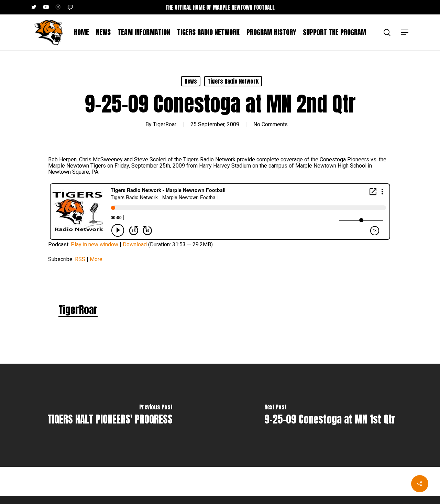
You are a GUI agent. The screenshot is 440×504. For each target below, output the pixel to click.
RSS (80, 259)
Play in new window (94, 244)
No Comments (270, 124)
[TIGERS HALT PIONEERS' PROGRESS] (110, 415)
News (191, 81)
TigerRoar (164, 124)
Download (135, 244)
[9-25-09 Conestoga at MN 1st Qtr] (330, 415)
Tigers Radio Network (233, 81)
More (96, 259)
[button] (405, 32)
